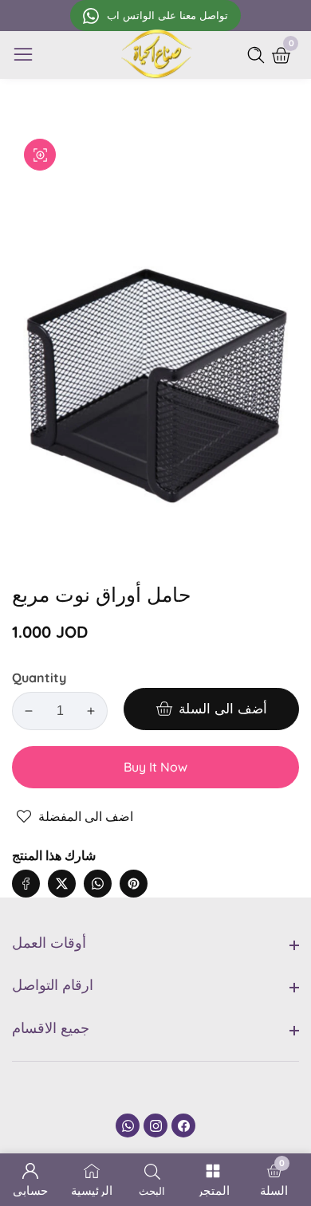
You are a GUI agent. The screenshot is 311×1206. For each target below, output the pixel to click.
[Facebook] (183, 1125)
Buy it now (155, 767)
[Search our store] (259, 55)
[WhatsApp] (128, 1125)
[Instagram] (155, 1125)
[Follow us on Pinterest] (134, 884)
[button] (165, 868)
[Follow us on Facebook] (26, 884)
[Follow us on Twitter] (62, 884)
